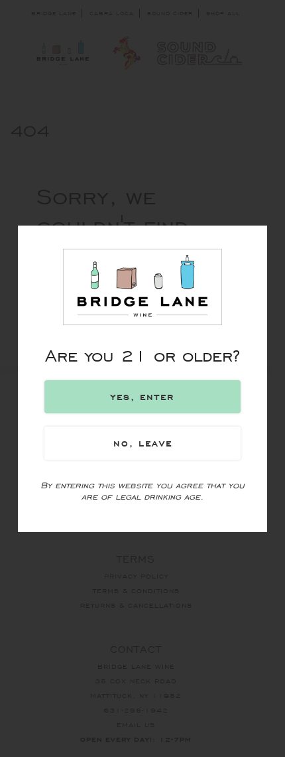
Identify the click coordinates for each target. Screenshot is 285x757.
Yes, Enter (142, 396)
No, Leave (142, 443)
